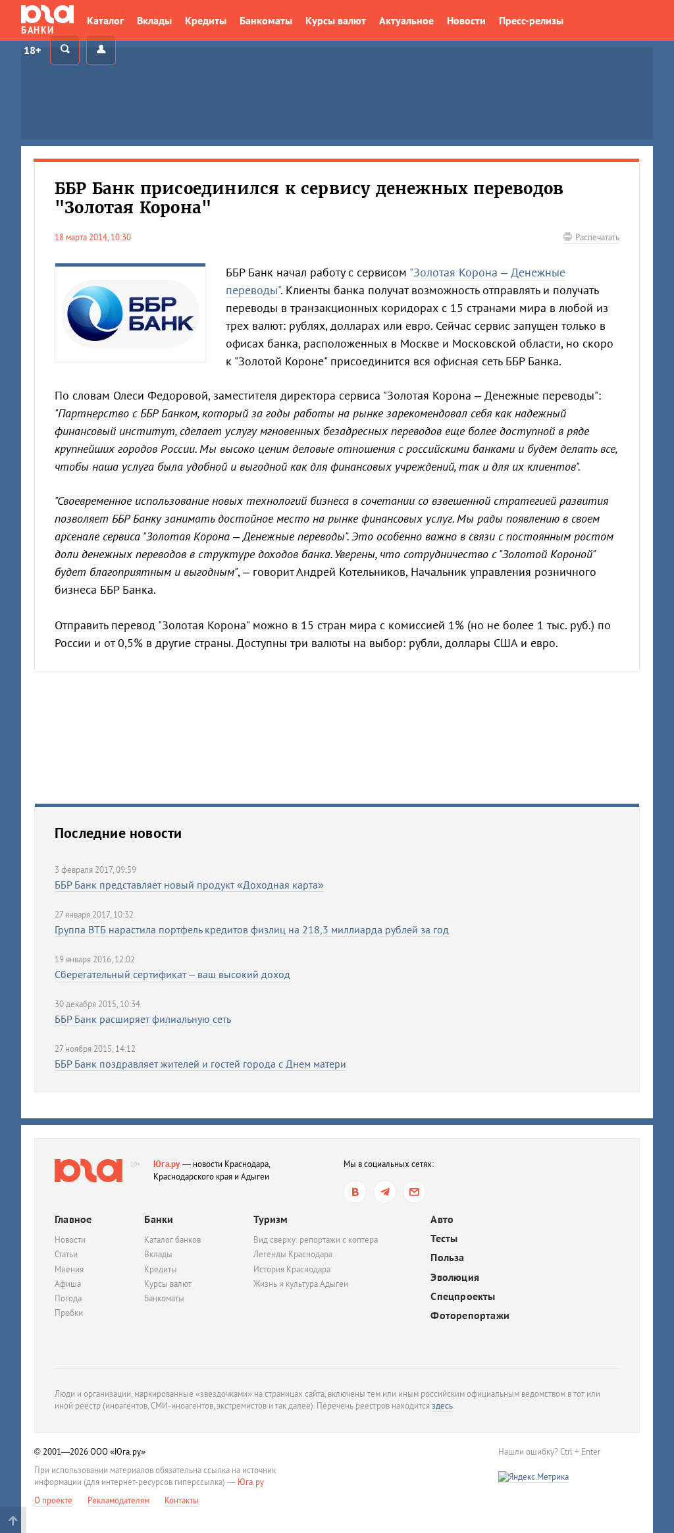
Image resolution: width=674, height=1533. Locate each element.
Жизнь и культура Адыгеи (300, 1283)
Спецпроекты (462, 1296)
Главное (73, 1219)
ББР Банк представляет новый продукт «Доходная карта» (189, 884)
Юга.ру (166, 1164)
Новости (466, 20)
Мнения (69, 1269)
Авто (442, 1219)
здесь (442, 1405)
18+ (32, 50)
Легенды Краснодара (292, 1254)
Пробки (69, 1312)
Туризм (270, 1219)
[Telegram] (384, 1191)
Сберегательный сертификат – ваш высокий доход (172, 974)
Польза (447, 1257)
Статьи (66, 1254)
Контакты (182, 1500)
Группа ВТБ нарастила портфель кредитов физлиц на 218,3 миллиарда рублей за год (252, 929)
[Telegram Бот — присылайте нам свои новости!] (414, 1191)
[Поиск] (65, 50)
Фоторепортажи (469, 1315)
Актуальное (406, 20)
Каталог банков (172, 1239)
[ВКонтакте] (355, 1191)
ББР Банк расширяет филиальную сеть (143, 1019)
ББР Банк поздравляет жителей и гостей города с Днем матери (200, 1063)
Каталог (105, 20)
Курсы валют (335, 20)
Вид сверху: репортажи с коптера (315, 1239)
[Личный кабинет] (101, 50)
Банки (158, 1219)
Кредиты (205, 20)
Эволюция (454, 1277)
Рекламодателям (118, 1500)
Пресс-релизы (531, 20)
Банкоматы (266, 20)
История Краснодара (291, 1269)
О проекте (53, 1500)
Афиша (68, 1283)
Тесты (443, 1238)
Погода (68, 1298)
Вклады (154, 20)
